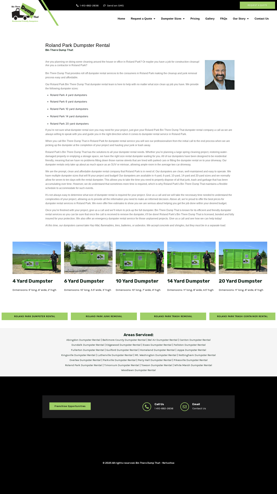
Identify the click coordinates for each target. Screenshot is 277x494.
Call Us (159, 404)
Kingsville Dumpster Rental (78, 355)
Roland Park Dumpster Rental (84, 365)
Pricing (195, 18)
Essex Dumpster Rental (157, 344)
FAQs (223, 18)
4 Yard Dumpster (33, 281)
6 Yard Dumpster (84, 281)
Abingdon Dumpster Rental (83, 339)
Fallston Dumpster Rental (190, 344)
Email (196, 404)
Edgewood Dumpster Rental (123, 344)
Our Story (239, 18)
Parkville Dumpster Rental (119, 360)
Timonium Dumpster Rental (122, 365)
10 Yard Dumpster (137, 281)
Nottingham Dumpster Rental (197, 355)
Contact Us (262, 18)
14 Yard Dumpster (188, 281)
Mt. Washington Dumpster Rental (156, 355)
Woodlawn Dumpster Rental (138, 370)
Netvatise (168, 462)
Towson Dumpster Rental (156, 365)
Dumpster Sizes (171, 18)
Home (121, 18)
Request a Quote (141, 18)
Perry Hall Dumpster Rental (155, 360)
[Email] (184, 406)
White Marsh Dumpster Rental (193, 365)
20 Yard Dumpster (240, 281)
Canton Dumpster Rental (195, 339)
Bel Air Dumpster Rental (163, 339)
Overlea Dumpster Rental (85, 360)
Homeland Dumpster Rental (158, 349)
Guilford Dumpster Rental (122, 349)
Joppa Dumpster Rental (191, 349)
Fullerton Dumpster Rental (88, 349)
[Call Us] (147, 406)
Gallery (209, 18)
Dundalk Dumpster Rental (87, 344)
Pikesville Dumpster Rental (191, 360)
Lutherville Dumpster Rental (115, 355)
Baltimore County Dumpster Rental (124, 339)
